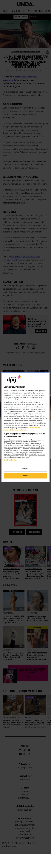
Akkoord (25, 475)
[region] (25, 427)
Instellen (25, 468)
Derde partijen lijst (10, 460)
